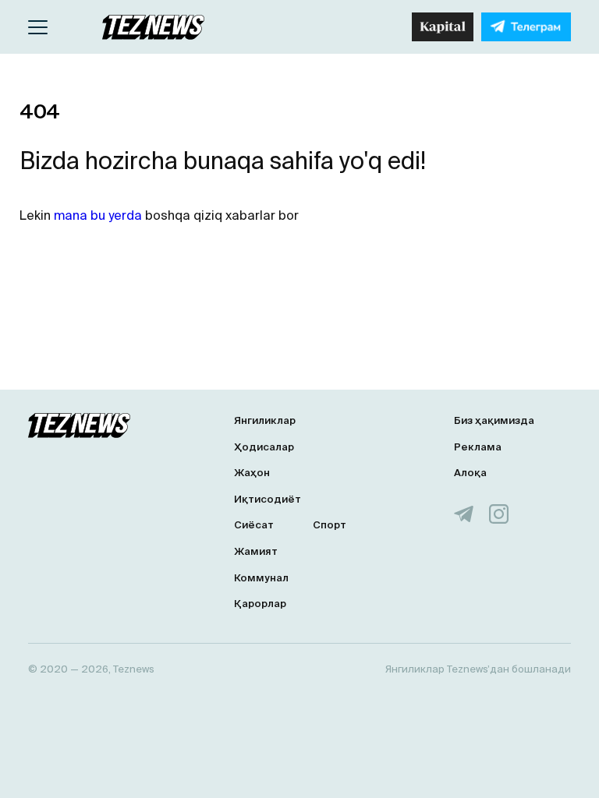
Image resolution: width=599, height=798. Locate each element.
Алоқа (470, 472)
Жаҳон (252, 472)
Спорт (329, 525)
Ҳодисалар (264, 447)
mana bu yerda (98, 215)
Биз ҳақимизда (494, 420)
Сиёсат (254, 525)
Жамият (256, 551)
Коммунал (261, 578)
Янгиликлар (265, 420)
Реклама (478, 447)
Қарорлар (260, 603)
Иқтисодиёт (267, 499)
